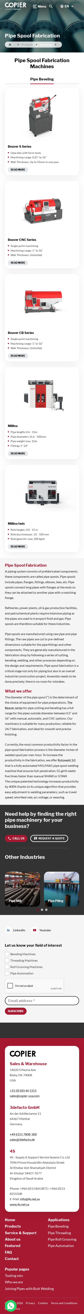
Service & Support (21, 1233)
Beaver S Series (19, 146)
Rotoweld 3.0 (66, 760)
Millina (13, 426)
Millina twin (16, 523)
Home (10, 1220)
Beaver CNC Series (22, 240)
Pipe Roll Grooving (62, 1239)
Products (13, 1226)
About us (13, 1239)
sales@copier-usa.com (24, 1096)
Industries (46, 44)
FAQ (8, 1252)
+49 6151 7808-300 (23, 1134)
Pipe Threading (59, 1233)
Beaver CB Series (21, 333)
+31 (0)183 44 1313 (23, 1090)
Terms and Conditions (64, 1303)
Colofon (43, 1303)
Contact (12, 1259)
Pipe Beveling (58, 1226)
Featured (12, 1246)
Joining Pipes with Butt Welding (29, 1288)
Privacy (30, 1303)
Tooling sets (14, 1275)
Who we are (14, 1282)
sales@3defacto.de (22, 1139)
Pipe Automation (61, 1245)
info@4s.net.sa (30, 1199)
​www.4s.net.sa (19, 1204)
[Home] (16, 6)
